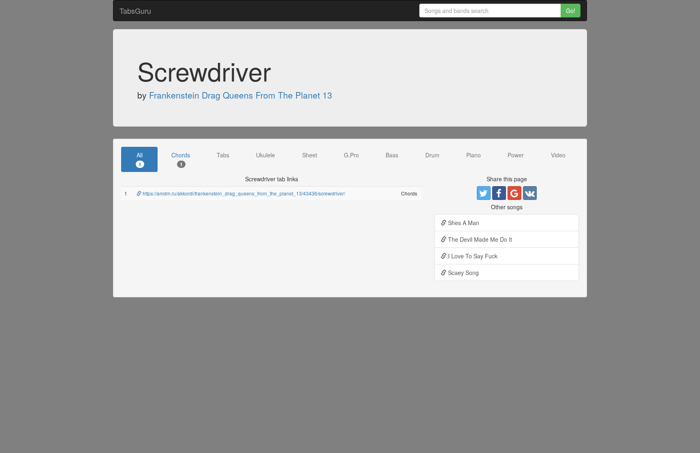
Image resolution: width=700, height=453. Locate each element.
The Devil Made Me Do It (479, 239)
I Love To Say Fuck (471, 256)
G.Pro (351, 155)
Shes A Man (462, 223)
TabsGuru (135, 10)
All (140, 159)
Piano (473, 155)
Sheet (309, 155)
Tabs (223, 155)
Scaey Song (462, 272)
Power (516, 155)
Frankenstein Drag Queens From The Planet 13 (240, 95)
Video (558, 155)
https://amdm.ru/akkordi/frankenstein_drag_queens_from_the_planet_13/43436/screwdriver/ (243, 193)
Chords (180, 159)
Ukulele (265, 155)
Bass (392, 155)
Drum (432, 155)
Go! (570, 10)
